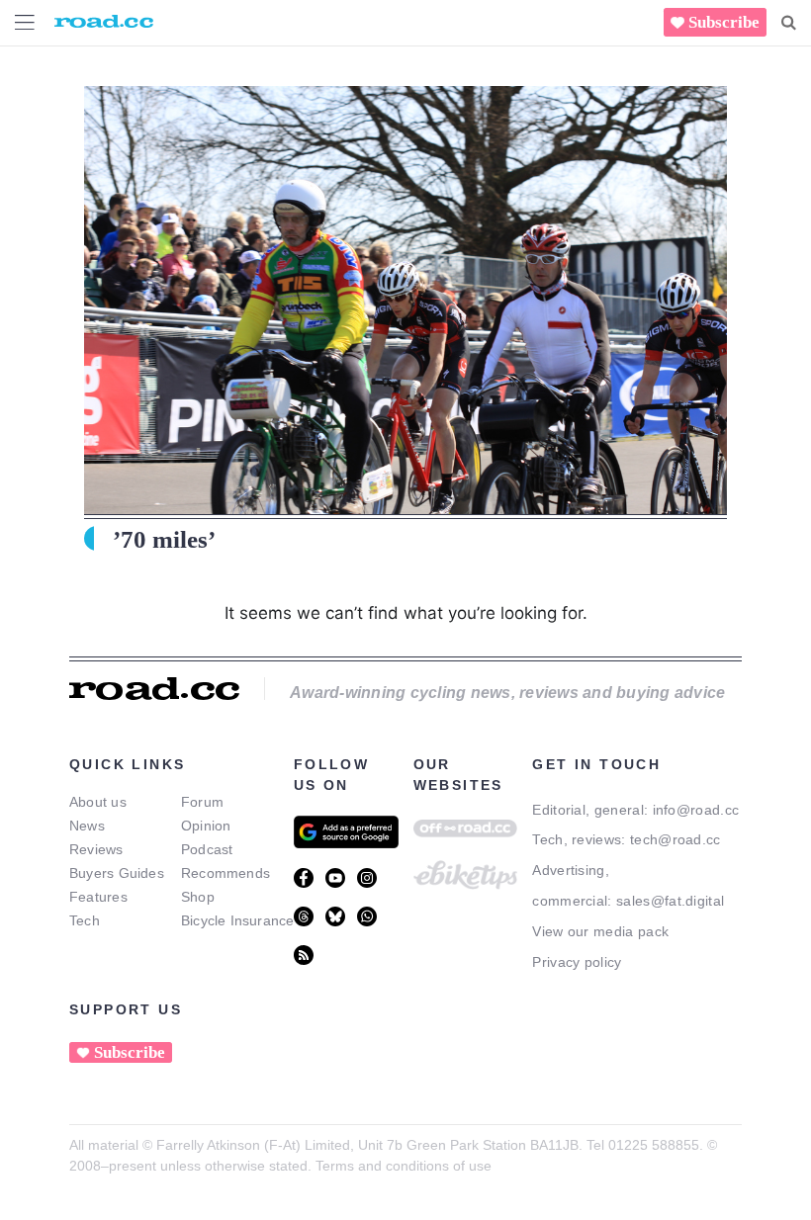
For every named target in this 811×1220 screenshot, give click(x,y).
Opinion (206, 825)
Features (98, 897)
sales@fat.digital (670, 901)
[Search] (788, 23)
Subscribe (724, 22)
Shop (198, 897)
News (87, 825)
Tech (84, 920)
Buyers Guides (116, 873)
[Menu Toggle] (25, 22)
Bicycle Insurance (238, 920)
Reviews (96, 849)
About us (98, 802)
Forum (202, 802)
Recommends (225, 873)
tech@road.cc (675, 839)
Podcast (207, 849)
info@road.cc (696, 810)
